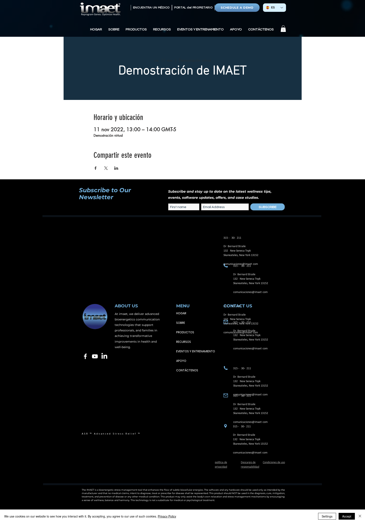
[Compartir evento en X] (106, 168)
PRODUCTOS (185, 332)
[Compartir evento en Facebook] (96, 168)
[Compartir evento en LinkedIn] (116, 168)
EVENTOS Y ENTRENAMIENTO (195, 351)
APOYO (181, 361)
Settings (327, 516)
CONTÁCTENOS (187, 370)
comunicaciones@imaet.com (250, 292)
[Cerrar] (359, 516)
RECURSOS (183, 342)
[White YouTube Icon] (94, 356)
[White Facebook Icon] (85, 356)
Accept (346, 516)
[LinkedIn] (104, 356)
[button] (114, 29)
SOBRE (180, 323)
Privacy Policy (167, 516)
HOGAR (181, 313)
